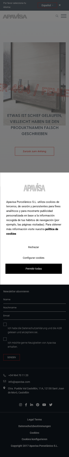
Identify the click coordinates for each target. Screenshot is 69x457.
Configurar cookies (33, 257)
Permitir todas (34, 268)
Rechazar (33, 246)
